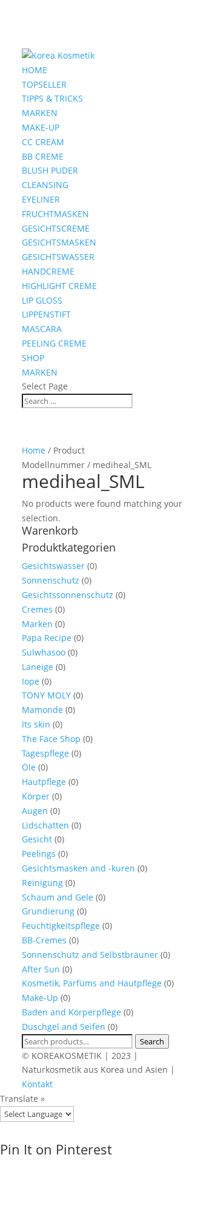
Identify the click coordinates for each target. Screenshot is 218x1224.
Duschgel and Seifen (63, 1026)
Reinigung (42, 882)
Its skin (36, 724)
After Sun (41, 969)
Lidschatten (45, 825)
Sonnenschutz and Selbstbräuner (90, 954)
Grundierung (48, 911)
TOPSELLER (44, 84)
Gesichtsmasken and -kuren (78, 868)
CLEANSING (45, 184)
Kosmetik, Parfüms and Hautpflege (92, 983)
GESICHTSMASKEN (59, 242)
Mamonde (42, 709)
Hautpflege (44, 781)
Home (33, 450)
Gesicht (37, 839)
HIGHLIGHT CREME (59, 285)
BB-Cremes (44, 940)
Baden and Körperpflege (71, 1012)
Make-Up (40, 997)
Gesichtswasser (53, 565)
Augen (35, 810)
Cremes (37, 609)
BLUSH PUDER (50, 170)
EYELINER (41, 199)
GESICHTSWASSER (58, 256)
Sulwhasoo (43, 652)
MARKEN (40, 113)
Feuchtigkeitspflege (61, 925)
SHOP (33, 357)
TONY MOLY (46, 695)
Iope (30, 681)
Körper (36, 796)
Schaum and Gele (57, 897)
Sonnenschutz (50, 580)
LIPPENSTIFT (46, 314)
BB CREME (43, 156)
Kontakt (37, 1084)
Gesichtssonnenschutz (67, 595)
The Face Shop (51, 738)
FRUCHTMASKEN (55, 214)
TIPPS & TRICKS (52, 98)
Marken (37, 624)
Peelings (39, 853)
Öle (29, 767)
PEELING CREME (54, 343)
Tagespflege (45, 753)
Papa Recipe (46, 637)
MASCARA (42, 328)
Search (152, 1041)
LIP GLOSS (42, 300)
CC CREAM (43, 142)
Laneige (37, 666)
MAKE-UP (40, 127)
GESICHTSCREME (56, 228)
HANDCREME (48, 271)
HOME (34, 70)
